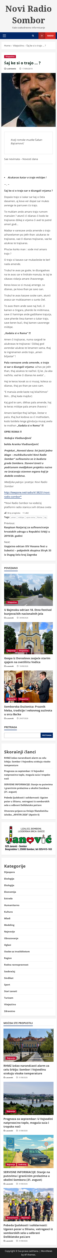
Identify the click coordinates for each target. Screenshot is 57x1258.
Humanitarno (11, 905)
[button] (4, 36)
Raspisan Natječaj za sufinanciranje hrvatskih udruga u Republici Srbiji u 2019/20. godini (27, 529)
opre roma (30, 517)
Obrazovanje (11, 938)
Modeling (9, 925)
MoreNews (46, 1251)
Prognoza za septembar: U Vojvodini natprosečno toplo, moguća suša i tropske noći (27, 775)
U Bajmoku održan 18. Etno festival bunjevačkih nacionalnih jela (28, 612)
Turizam (8, 997)
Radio (50, 35)
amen (13, 517)
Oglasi (7, 944)
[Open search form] (33, 35)
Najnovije (12, 650)
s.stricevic (11, 68)
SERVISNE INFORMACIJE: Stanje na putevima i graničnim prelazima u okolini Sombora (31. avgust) (28, 788)
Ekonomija (10, 891)
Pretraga (10, 727)
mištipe (21, 517)
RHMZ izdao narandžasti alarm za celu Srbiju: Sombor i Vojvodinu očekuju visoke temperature (27, 761)
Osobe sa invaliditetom (17, 951)
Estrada (8, 898)
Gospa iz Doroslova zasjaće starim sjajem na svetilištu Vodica (27, 660)
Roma (39, 517)
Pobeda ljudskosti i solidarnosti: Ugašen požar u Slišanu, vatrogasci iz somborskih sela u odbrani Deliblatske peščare (27, 801)
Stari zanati (10, 991)
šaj (45, 517)
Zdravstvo (9, 1011)
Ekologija (9, 878)
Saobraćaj (9, 971)
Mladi (7, 918)
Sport (7, 984)
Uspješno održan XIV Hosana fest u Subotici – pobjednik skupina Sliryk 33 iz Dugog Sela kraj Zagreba (27, 548)
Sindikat (8, 978)
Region (8, 958)
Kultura (8, 911)
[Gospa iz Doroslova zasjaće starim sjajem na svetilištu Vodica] (28, 638)
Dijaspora (9, 872)
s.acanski (10, 618)
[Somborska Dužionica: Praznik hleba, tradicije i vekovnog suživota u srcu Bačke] (28, 687)
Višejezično (10, 56)
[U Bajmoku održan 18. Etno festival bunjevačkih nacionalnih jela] (28, 590)
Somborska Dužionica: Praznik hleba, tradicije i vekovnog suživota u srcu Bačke (28, 710)
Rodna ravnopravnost (16, 964)
